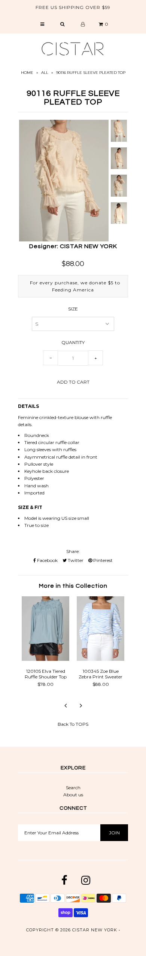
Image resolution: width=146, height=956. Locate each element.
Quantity (73, 342)
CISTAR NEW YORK (94, 929)
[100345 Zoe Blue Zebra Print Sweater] (100, 659)
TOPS (82, 724)
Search (73, 787)
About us (73, 794)
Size (73, 309)
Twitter (75, 560)
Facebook (47, 560)
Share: (73, 551)
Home (27, 72)
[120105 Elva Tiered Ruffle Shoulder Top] (45, 659)
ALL (44, 72)
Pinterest (102, 560)
